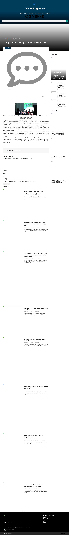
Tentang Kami (47, 13)
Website (4, 178)
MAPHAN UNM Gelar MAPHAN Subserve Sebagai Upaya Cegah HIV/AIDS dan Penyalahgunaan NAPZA (58, 74)
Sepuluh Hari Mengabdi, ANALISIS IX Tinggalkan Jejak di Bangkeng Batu (58, 158)
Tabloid (39, 13)
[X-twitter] (33, 16)
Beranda (21, 13)
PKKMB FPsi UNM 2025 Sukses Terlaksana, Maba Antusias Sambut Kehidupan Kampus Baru (35, 224)
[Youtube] (39, 16)
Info (43, 13)
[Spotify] (42, 16)
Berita (25, 13)
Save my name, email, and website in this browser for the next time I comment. (20, 181)
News (9, 47)
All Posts (14, 39)
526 (28, 510)
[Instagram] (26, 16)
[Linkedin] (36, 16)
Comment (5, 170)
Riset (36, 13)
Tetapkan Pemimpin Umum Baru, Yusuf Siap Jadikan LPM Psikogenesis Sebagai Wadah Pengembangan (35, 255)
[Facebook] (30, 16)
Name (4, 173)
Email (4, 176)
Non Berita (31, 13)
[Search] (67, 21)
